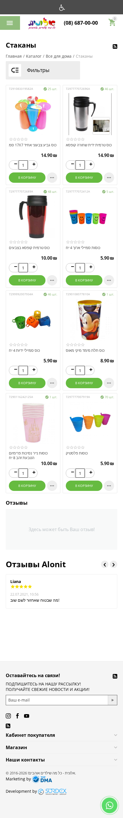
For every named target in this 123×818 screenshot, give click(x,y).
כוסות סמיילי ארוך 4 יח (83, 248)
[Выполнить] (112, 700)
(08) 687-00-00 (81, 23)
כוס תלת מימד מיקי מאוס (85, 350)
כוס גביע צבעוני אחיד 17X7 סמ (33, 145)
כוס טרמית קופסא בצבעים (29, 248)
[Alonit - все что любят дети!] (42, 24)
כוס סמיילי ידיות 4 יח (24, 350)
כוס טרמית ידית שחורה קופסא (89, 145)
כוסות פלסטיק (77, 453)
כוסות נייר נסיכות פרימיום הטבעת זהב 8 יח (28, 455)
